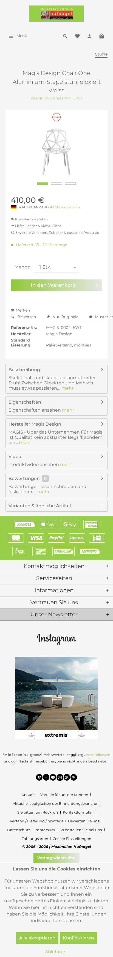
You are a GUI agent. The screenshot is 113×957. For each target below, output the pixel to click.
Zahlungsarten (35, 838)
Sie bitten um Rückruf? (37, 812)
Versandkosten (98, 755)
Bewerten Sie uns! (84, 821)
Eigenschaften (25, 402)
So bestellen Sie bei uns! (81, 830)
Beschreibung (24, 369)
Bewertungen (24, 478)
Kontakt (29, 794)
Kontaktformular (78, 812)
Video (15, 456)
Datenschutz (18, 830)
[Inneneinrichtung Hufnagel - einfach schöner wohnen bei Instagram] (59, 778)
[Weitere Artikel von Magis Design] (56, 117)
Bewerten (26, 316)
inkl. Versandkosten (64, 207)
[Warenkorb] (101, 35)
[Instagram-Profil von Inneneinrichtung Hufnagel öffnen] (56, 639)
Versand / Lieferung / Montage (37, 821)
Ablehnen (56, 951)
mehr (67, 388)
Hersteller (19, 424)
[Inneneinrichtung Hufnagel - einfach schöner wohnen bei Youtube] (53, 778)
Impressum (45, 830)
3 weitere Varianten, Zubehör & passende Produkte (57, 233)
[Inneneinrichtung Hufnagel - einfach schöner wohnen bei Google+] (66, 778)
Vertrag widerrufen (56, 857)
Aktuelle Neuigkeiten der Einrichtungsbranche (55, 803)
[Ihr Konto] (89, 35)
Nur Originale (65, 316)
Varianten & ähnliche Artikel (40, 505)
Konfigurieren (78, 938)
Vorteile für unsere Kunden (64, 794)
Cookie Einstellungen (72, 838)
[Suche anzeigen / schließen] (65, 35)
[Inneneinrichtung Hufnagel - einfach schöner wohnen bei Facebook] (46, 778)
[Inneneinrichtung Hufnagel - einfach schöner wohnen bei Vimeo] (39, 778)
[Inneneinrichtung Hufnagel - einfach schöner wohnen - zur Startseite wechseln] (56, 13)
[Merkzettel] (77, 35)
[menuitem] (16, 35)
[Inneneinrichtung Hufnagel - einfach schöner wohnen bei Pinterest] (73, 778)
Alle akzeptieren (37, 938)
